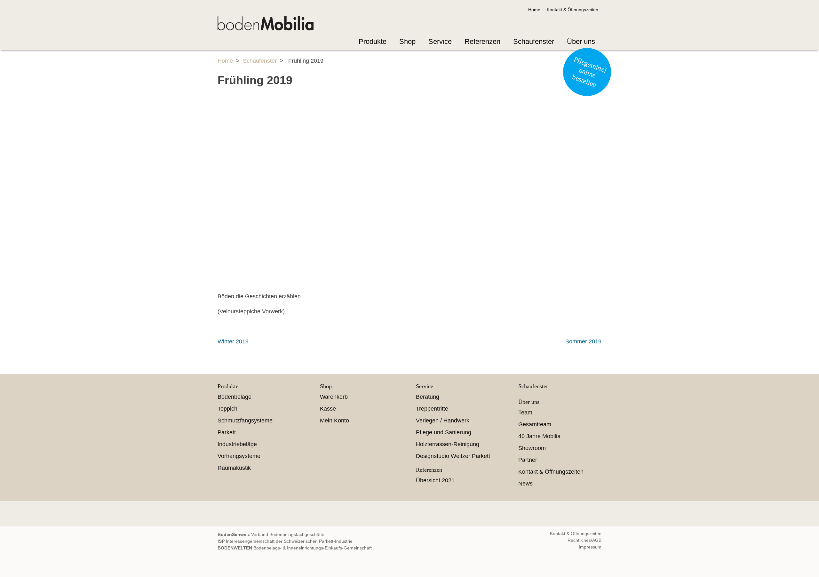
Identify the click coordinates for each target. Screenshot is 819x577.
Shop (407, 41)
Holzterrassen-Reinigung (447, 444)
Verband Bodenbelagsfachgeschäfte (271, 534)
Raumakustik (234, 468)
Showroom (532, 448)
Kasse (328, 408)
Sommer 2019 (583, 341)
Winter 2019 (233, 341)
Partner (527, 460)
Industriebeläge (237, 444)
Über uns (581, 41)
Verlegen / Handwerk (442, 420)
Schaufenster (533, 41)
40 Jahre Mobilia (539, 436)
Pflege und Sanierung (443, 432)
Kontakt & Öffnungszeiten (572, 9)
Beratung (427, 397)
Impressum (590, 546)
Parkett (227, 432)
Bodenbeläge (234, 397)
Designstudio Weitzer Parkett (453, 456)
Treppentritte (432, 408)
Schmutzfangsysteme (245, 420)
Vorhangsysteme (239, 456)
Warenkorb (334, 397)
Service (440, 41)
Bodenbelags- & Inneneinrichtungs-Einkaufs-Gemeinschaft (295, 547)
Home (534, 9)
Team (525, 412)
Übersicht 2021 (435, 480)
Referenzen (482, 41)
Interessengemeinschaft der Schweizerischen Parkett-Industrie (285, 541)
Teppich (227, 408)
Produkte (372, 41)
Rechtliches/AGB (584, 540)
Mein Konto (334, 420)
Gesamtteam (534, 424)
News (525, 483)
